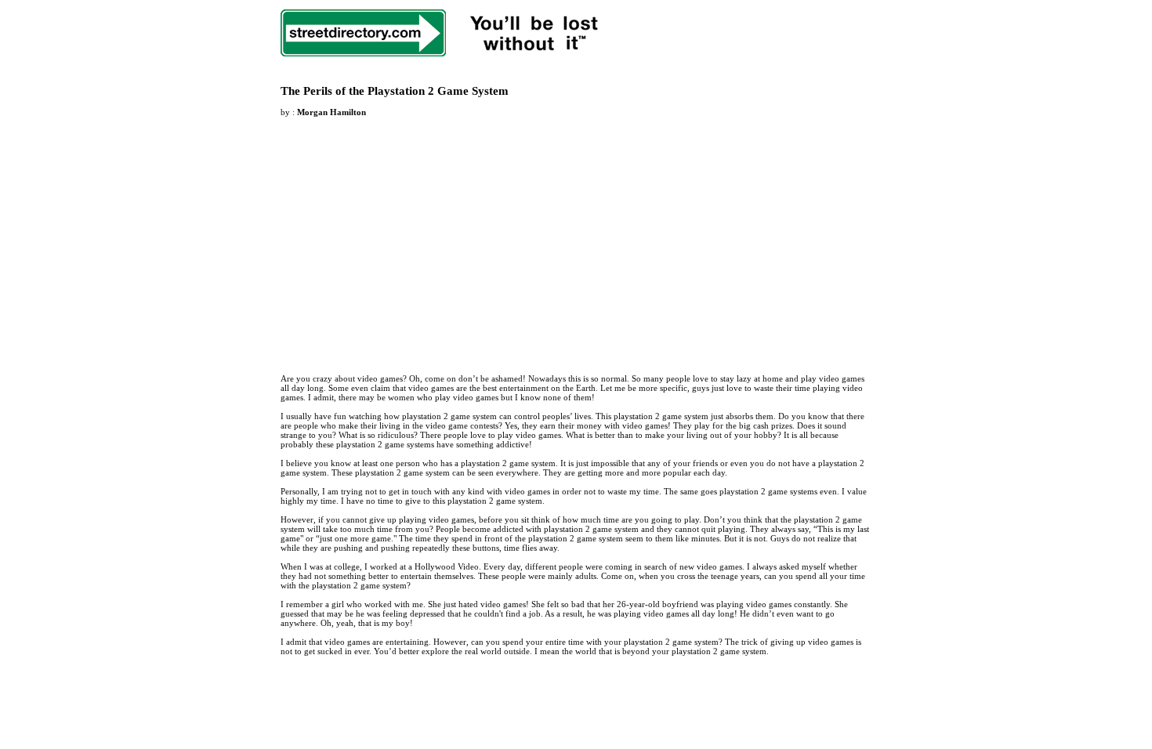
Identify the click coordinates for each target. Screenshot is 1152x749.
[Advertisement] (412, 236)
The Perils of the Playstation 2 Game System (395, 91)
